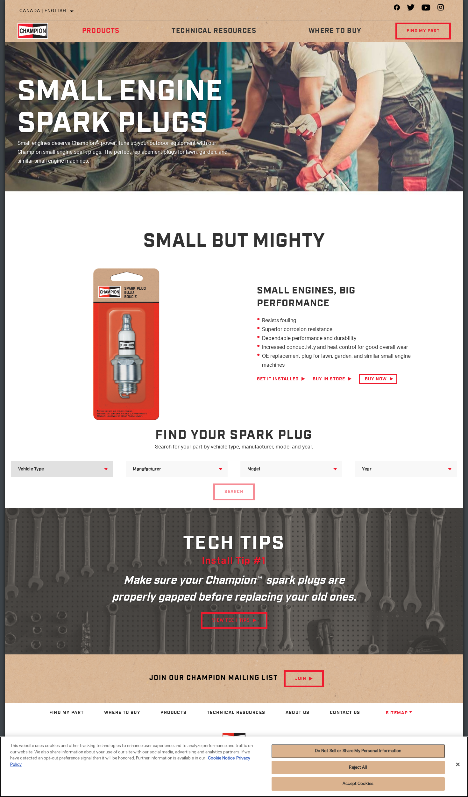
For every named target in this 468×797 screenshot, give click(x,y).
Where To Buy (335, 30)
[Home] (37, 31)
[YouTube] (426, 9)
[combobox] (54, 469)
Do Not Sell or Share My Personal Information (358, 751)
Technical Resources (214, 30)
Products (101, 30)
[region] (234, 767)
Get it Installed (278, 379)
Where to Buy (122, 712)
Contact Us (345, 712)
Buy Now (376, 379)
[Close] (458, 765)
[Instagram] (440, 9)
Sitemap (397, 713)
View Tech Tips (231, 620)
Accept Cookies (358, 783)
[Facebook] (397, 9)
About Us (298, 712)
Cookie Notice (221, 758)
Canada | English (42, 11)
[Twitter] (411, 9)
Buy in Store (329, 379)
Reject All (358, 767)
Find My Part (423, 31)
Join (300, 678)
